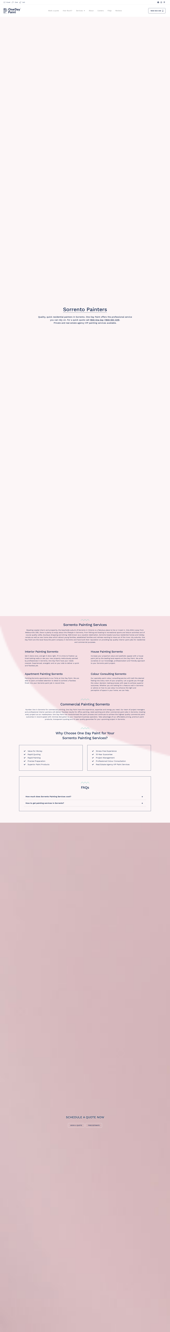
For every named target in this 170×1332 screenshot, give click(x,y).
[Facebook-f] (158, 2)
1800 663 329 (112, 320)
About (91, 11)
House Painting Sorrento (107, 651)
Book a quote (53, 11)
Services (79, 11)
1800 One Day (97, 320)
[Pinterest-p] (164, 2)
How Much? (67, 11)
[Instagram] (161, 2)
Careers (100, 11)
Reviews (118, 11)
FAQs (109, 11)
